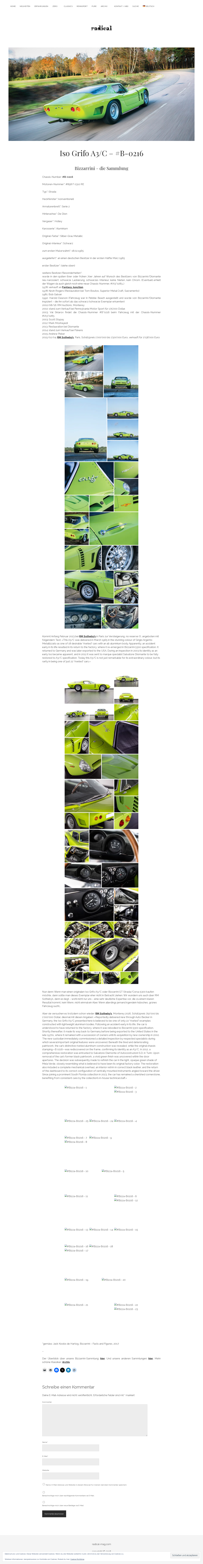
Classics (68, 6)
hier (102, 1358)
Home (13, 6)
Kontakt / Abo (121, 6)
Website (45, 1470)
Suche (135, 6)
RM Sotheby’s (65, 337)
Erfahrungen (41, 6)
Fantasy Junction (72, 287)
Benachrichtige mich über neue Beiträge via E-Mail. (63, 1505)
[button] (83, 358)
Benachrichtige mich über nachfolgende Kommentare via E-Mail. (68, 1496)
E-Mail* (45, 1456)
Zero (54, 6)
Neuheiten (25, 6)
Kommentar (47, 1402)
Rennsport (82, 6)
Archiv (104, 6)
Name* (45, 1442)
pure (94, 6)
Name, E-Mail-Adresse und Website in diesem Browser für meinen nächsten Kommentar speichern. (86, 1485)
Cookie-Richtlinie (77, 1559)
